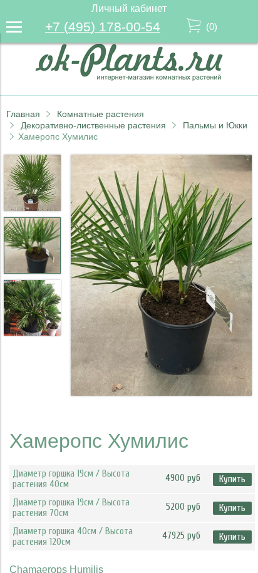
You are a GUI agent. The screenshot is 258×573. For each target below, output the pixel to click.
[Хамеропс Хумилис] (161, 276)
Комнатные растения (100, 114)
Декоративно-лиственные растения (93, 125)
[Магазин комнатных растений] (129, 77)
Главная (23, 114)
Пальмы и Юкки (215, 125)
